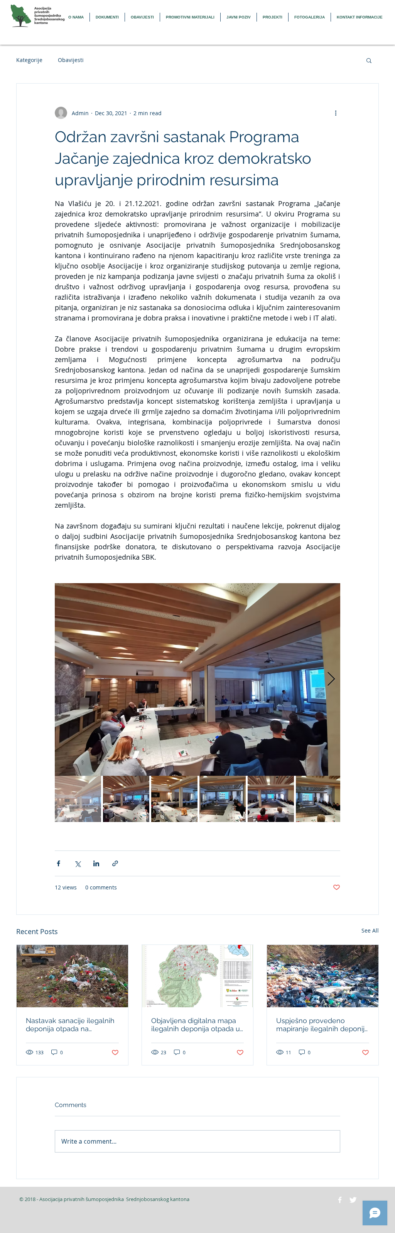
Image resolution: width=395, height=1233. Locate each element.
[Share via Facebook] (58, 863)
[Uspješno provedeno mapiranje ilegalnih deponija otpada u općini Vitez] (322, 976)
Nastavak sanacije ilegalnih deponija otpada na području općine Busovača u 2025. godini (70, 1025)
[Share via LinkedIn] (96, 863)
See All (370, 930)
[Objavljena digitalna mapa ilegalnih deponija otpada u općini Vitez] (197, 976)
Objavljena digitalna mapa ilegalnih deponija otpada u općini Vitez (195, 1025)
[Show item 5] (271, 799)
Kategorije (29, 60)
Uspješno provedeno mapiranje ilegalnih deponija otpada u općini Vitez (322, 1025)
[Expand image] (197, 679)
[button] (369, 60)
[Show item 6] (319, 799)
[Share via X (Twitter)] (77, 863)
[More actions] (335, 112)
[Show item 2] (126, 799)
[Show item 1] (78, 799)
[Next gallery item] (331, 679)
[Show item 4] (222, 799)
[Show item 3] (174, 799)
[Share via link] (115, 863)
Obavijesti (71, 60)
